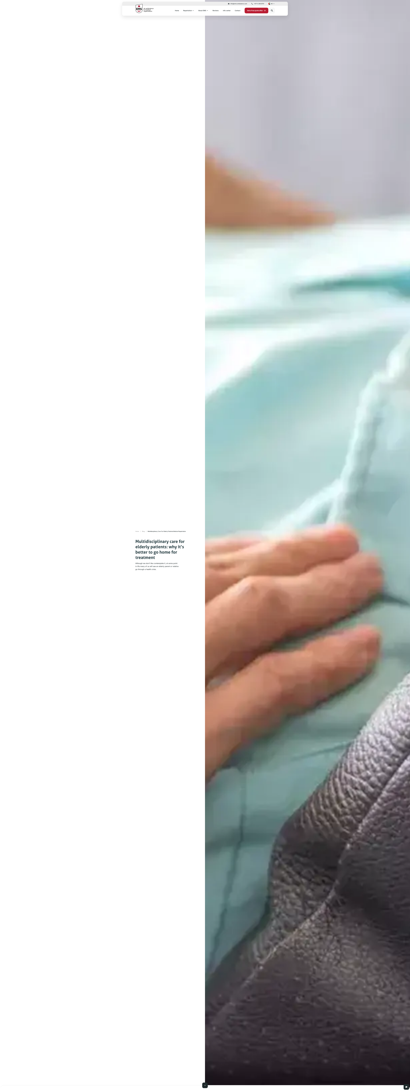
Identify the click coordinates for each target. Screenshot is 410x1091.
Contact (237, 10)
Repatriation (187, 10)
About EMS (202, 10)
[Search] (272, 10)
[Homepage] (144, 8)
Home (177, 10)
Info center (227, 10)
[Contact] (406, 1087)
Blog (143, 531)
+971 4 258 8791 (259, 3)
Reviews (216, 10)
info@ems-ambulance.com (238, 3)
